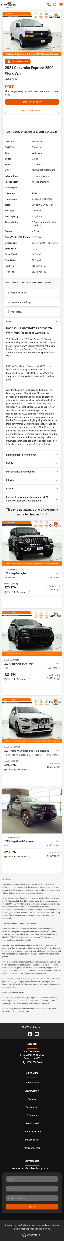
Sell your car (32, 1107)
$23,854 (10, 674)
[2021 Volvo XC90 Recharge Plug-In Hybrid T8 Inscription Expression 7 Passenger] (32, 720)
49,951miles (53, 845)
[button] (49, 5)
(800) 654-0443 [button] (34, 1062)
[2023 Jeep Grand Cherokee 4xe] (32, 633)
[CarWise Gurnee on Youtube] (35, 1034)
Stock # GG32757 (11, 660)
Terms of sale (32, 1082)
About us (32, 1099)
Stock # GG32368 (11, 837)
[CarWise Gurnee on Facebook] (28, 1034)
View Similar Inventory (32, 110)
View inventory (32, 1090)
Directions (32, 1115)
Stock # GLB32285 (12, 747)
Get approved (32, 1123)
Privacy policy (32, 1139)
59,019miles (53, 754)
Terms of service (32, 1148)
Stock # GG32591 (11, 569)
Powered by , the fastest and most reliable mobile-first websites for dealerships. (32, 1227)
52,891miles (53, 577)
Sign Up (32, 1206)
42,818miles (53, 668)
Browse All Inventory (32, 102)
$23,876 (10, 852)
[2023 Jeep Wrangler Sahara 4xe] (32, 543)
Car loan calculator (32, 1131)
